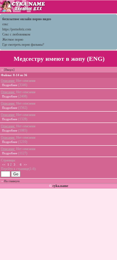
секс (5, 24)
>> (25, 164)
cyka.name (60, 186)
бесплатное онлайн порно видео (26, 19)
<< (3, 164)
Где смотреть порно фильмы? (23, 45)
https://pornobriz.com (16, 29)
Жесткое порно (12, 39)
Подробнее (9, 85)
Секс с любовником (16, 34)
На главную (12, 181)
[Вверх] (9, 69)
